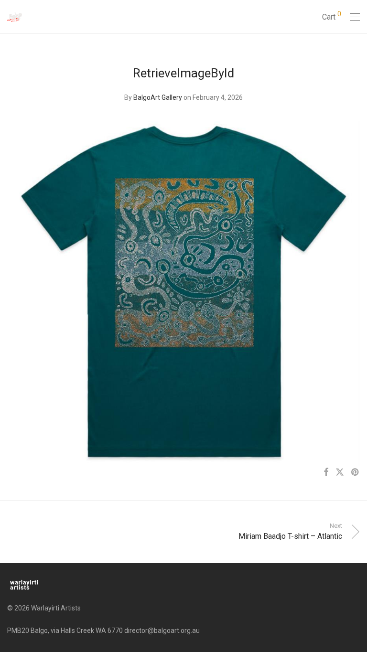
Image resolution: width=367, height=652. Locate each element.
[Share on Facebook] (326, 472)
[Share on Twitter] (339, 472)
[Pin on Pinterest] (355, 472)
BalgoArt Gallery (157, 97)
